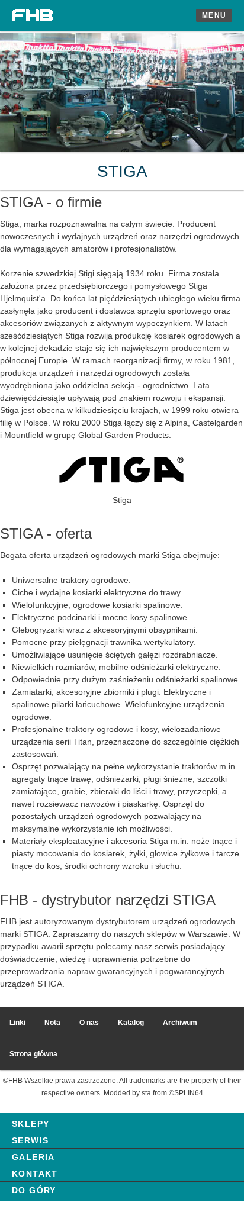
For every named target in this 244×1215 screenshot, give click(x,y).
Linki (17, 1023)
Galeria (33, 1157)
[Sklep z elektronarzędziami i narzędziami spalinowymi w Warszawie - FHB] (32, 15)
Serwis (30, 1140)
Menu (214, 15)
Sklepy (30, 1124)
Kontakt (35, 1173)
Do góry (34, 1190)
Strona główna (33, 1054)
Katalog (131, 1023)
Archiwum (180, 1023)
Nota (52, 1023)
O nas (89, 1023)
